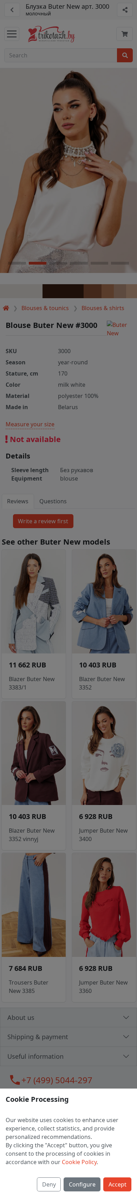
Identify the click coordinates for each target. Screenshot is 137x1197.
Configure (82, 1184)
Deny (49, 1184)
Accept (117, 1184)
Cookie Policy (79, 1162)
